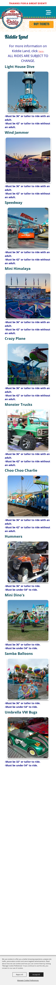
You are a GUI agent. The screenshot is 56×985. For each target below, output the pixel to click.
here (41, 51)
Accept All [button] (36, 974)
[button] (28, 92)
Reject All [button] (19, 974)
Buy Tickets (41, 24)
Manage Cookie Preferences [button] (28, 980)
